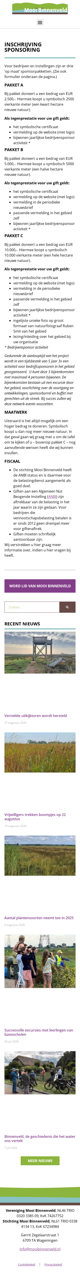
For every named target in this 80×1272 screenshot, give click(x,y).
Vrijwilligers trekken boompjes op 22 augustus (35, 816)
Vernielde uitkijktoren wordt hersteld (35, 715)
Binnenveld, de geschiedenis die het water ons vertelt (39, 1138)
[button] (40, 22)
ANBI (52, 496)
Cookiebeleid (26, 1264)
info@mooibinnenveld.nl (40, 1249)
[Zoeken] (67, 607)
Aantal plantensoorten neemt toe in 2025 (39, 917)
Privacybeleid (53, 1264)
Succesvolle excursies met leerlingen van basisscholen (38, 1032)
